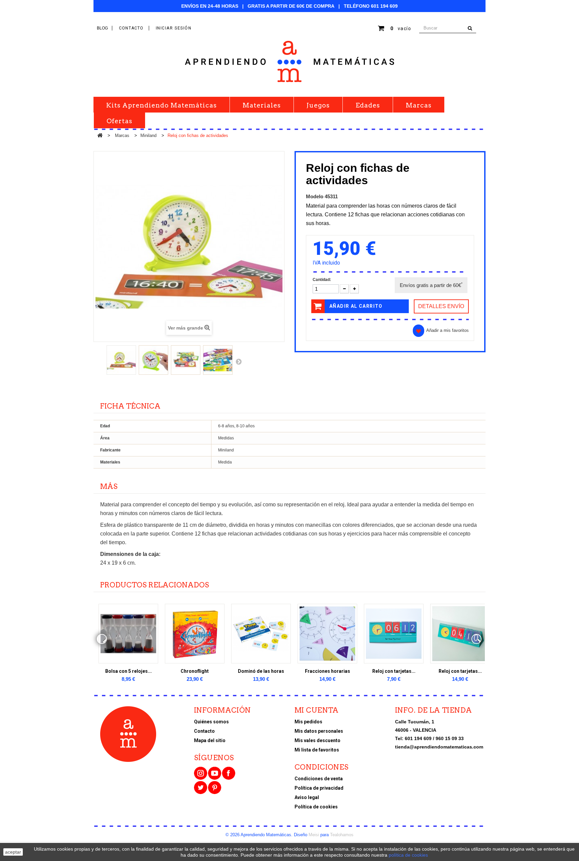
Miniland (148, 135)
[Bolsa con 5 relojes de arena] (128, 633)
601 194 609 (384, 6)
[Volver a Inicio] (99, 136)
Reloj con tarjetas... (393, 671)
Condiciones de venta (319, 778)
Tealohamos (341, 834)
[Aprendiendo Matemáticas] (289, 61)
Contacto (204, 731)
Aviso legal (307, 797)
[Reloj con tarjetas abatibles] (394, 633)
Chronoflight (195, 671)
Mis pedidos (308, 721)
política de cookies (408, 855)
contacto (131, 28)
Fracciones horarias (327, 671)
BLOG (102, 28)
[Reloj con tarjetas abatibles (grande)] (460, 633)
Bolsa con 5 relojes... (128, 671)
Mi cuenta (317, 710)
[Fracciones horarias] (327, 633)
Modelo (314, 196)
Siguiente (238, 361)
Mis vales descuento (317, 740)
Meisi (314, 834)
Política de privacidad (319, 788)
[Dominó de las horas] (261, 633)
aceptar (13, 852)
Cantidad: (322, 279)
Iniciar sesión (174, 28)
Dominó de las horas (261, 671)
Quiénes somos (211, 721)
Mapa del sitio (210, 740)
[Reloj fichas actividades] (121, 360)
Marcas (122, 135)
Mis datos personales (319, 731)
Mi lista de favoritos (317, 749)
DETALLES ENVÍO (441, 306)
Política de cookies (316, 806)
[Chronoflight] (194, 633)
